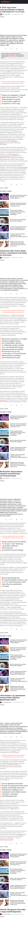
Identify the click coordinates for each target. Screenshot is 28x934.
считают (13, 750)
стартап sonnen (11, 139)
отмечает (19, 318)
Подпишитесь (13, 56)
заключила (3, 617)
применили (3, 400)
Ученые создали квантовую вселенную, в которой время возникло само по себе (13, 82)
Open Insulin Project (12, 763)
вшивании (20, 834)
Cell (7, 761)
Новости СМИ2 (4, 188)
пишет (9, 70)
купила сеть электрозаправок (9, 155)
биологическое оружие (6, 839)
